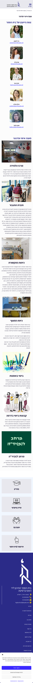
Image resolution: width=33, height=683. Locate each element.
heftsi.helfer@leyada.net (16, 127)
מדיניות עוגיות (20, 680)
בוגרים (16, 489)
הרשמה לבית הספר (16, 546)
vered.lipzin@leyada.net (16, 43)
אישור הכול (16, 668)
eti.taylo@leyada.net (17, 64)
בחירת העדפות (17, 677)
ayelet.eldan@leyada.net (16, 106)
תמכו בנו (16, 527)
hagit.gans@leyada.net (16, 85)
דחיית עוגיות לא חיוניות (16, 672)
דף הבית (29, 10)
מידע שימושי (16, 507)
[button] (2, 654)
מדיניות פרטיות (13, 680)
